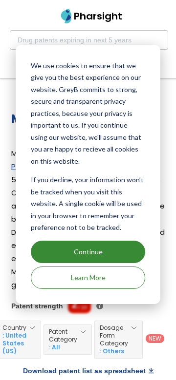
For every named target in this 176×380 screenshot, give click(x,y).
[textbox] (89, 40)
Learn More (88, 277)
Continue (88, 251)
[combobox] (89, 40)
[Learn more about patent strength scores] (100, 306)
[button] (67, 339)
